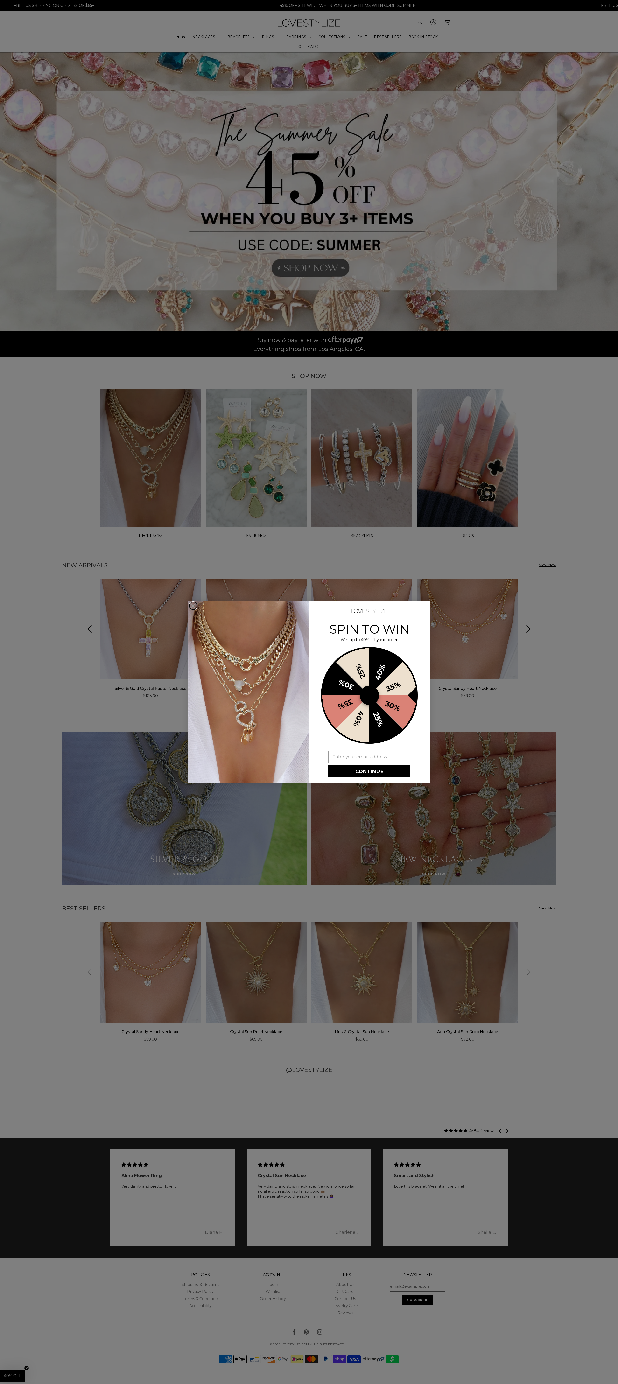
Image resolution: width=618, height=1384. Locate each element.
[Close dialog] (193, 606)
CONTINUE (369, 771)
